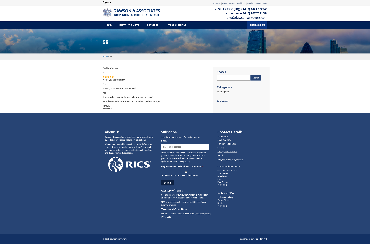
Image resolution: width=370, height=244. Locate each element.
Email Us (251, 3)
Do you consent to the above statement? (182, 166)
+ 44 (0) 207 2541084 (227, 151)
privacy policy (184, 161)
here (169, 216)
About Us (217, 3)
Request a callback (237, 3)
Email (163, 141)
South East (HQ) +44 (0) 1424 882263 (242, 9)
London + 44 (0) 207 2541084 (248, 13)
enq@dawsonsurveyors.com (247, 17)
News (224, 3)
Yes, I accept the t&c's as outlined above (179, 175)
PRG (265, 239)
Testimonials (261, 3)
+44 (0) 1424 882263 (227, 144)
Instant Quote (129, 25)
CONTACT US (257, 25)
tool (202, 198)
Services (153, 25)
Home (108, 25)
